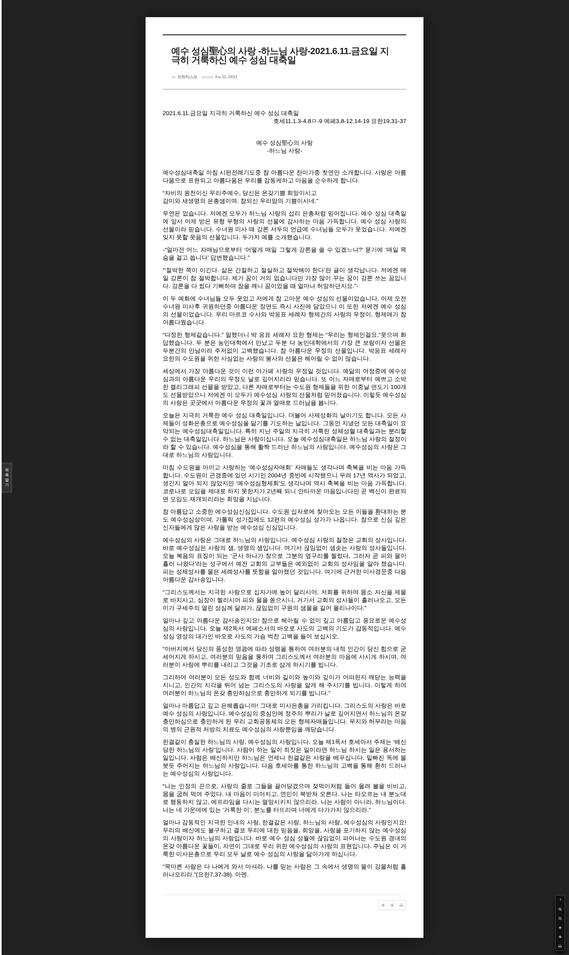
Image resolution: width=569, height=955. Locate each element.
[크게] (560, 909)
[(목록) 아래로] (560, 936)
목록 (7, 477)
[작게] (560, 918)
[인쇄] (560, 946)
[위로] (560, 927)
